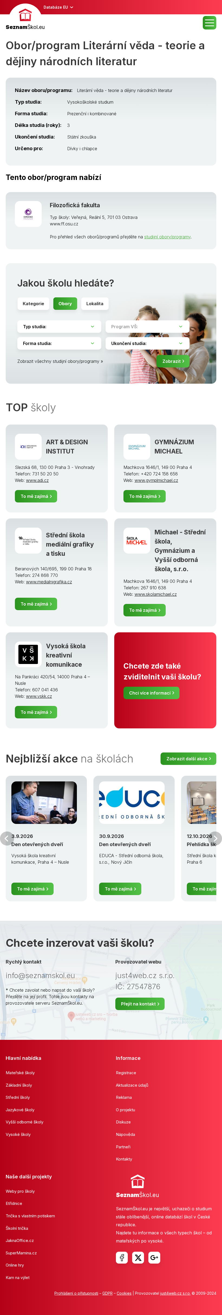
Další (215, 838)
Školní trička (17, 1228)
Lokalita (94, 303)
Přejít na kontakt (138, 1004)
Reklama (124, 1097)
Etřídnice (14, 1203)
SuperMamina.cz (21, 1252)
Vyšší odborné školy (24, 1122)
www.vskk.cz (39, 696)
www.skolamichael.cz (156, 594)
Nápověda (125, 1134)
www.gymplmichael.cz (156, 480)
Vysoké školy (18, 1134)
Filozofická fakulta (75, 205)
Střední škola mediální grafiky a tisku (70, 544)
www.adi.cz (37, 480)
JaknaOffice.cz (20, 1240)
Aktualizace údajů (132, 1085)
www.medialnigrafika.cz (49, 581)
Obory (65, 303)
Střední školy (18, 1097)
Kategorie (33, 303)
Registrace (126, 1072)
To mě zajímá (34, 496)
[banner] (25, 17)
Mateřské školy (20, 1072)
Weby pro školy (20, 1191)
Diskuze (123, 1122)
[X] (138, 1258)
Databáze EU (56, 7)
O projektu (125, 1109)
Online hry (15, 1265)
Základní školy (19, 1085)
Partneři (123, 1146)
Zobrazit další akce (186, 758)
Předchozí (7, 838)
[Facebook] (122, 1258)
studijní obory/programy (167, 236)
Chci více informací (150, 693)
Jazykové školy (20, 1109)
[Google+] (154, 1258)
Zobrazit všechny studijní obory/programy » (60, 361)
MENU (209, 22)
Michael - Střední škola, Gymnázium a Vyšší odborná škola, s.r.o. (180, 550)
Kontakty (124, 1159)
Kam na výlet (18, 1277)
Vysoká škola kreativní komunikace (66, 655)
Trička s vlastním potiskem (30, 1215)
